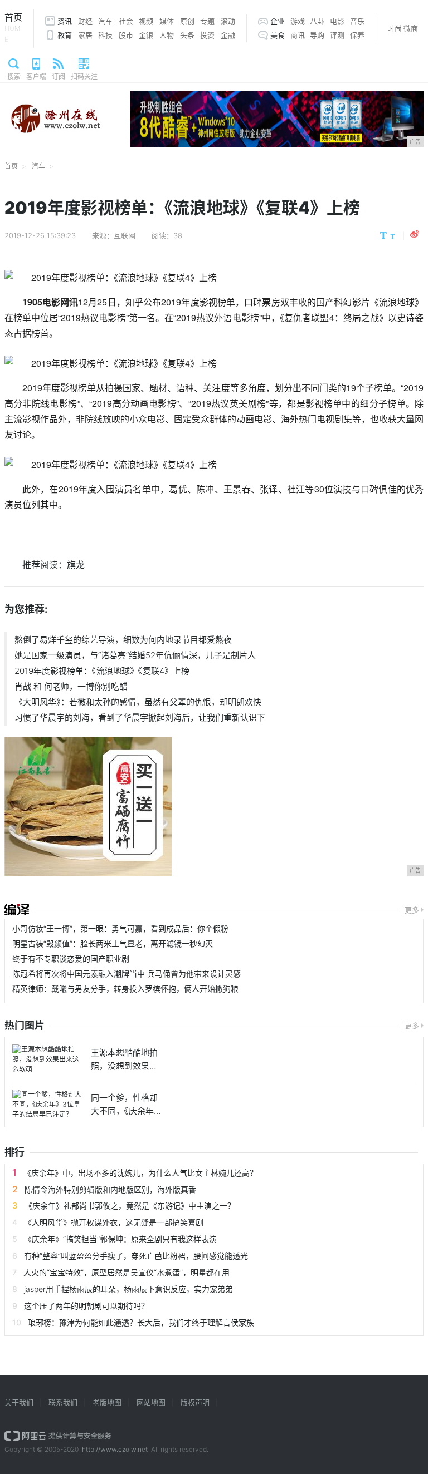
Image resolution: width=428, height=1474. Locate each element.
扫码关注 (84, 76)
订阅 (58, 76)
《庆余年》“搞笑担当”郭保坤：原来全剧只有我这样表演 (120, 1239)
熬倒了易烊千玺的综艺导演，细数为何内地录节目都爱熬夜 (123, 639)
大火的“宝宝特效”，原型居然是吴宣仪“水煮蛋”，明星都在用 (126, 1272)
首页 (13, 27)
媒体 (166, 21)
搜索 (14, 76)
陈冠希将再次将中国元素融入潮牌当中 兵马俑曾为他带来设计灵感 (126, 973)
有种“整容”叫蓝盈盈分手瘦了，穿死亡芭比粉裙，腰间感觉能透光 (136, 1255)
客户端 (36, 76)
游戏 (297, 21)
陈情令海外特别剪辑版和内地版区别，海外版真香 (110, 1189)
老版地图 (107, 1402)
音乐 (357, 21)
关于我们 (18, 1402)
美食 (277, 35)
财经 (85, 21)
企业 (277, 21)
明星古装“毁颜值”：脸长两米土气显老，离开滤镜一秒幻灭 (112, 943)
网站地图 (151, 1402)
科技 (105, 35)
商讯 (297, 35)
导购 (317, 35)
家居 (85, 35)
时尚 (394, 28)
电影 (337, 21)
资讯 (64, 21)
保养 (357, 35)
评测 (337, 35)
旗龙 (76, 564)
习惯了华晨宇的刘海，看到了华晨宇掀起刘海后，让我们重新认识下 (139, 717)
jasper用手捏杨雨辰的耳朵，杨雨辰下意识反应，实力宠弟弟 (128, 1289)
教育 (64, 35)
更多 (412, 909)
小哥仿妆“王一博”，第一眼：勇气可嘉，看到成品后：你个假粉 (120, 928)
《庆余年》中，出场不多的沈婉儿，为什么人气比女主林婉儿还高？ (140, 1172)
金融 (228, 35)
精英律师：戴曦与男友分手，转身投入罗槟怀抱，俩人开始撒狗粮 (125, 988)
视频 (146, 21)
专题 (207, 21)
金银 (146, 35)
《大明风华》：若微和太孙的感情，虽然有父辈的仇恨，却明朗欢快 (137, 702)
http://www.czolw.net (115, 1449)
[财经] (16, 910)
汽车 (105, 21)
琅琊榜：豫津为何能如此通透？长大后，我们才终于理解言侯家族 (141, 1322)
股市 (126, 35)
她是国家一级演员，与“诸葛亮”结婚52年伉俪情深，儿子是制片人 (135, 655)
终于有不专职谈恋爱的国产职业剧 (70, 958)
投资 (207, 35)
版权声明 (195, 1402)
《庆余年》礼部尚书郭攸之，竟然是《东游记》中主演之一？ (130, 1205)
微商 (410, 28)
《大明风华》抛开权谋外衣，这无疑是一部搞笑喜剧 (113, 1222)
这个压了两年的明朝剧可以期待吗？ (86, 1305)
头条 (187, 35)
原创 (187, 21)
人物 (166, 35)
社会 (126, 21)
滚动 (228, 21)
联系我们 (62, 1402)
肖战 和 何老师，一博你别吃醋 (71, 686)
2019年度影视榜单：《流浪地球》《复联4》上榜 (101, 670)
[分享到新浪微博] (414, 234)
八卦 (317, 21)
